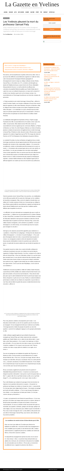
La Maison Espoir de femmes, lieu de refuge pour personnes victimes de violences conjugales (52, 90)
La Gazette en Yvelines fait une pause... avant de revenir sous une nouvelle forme (52, 69)
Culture (32, 12)
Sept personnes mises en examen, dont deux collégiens (19, 69)
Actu (15, 12)
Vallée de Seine (6, 18)
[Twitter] (18, 37)
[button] (59, 12)
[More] (29, 37)
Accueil (5, 12)
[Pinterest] (21, 37)
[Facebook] (14, 37)
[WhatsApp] (25, 37)
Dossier (11, 12)
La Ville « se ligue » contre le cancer (51, 83)
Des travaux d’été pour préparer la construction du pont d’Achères (51, 76)
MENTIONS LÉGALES (53, 469)
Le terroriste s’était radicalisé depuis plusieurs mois (18, 67)
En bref (27, 12)
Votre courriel (52, 23)
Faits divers (21, 12)
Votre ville (52, 12)
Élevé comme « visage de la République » (15, 65)
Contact (45, 12)
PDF (41, 12)
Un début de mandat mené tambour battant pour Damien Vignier (51, 98)
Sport (37, 12)
